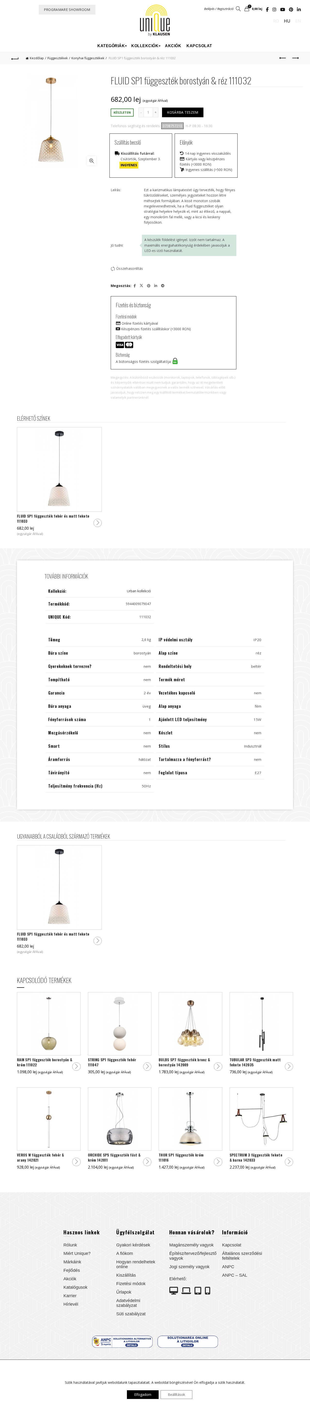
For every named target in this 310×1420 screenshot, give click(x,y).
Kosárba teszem (182, 112)
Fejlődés (71, 1270)
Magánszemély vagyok (191, 1245)
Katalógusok (75, 1287)
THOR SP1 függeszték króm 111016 (181, 1157)
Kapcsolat (199, 46)
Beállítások (176, 1394)
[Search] (238, 8)
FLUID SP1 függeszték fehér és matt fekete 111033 (53, 518)
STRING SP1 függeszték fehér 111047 (112, 1062)
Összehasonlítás (129, 268)
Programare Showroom (67, 9)
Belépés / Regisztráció (218, 9)
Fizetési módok (131, 1283)
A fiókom (124, 1253)
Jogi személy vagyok (189, 1266)
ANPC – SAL (234, 1275)
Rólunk (70, 1245)
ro (276, 21)
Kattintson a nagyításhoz (91, 160)
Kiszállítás (126, 1275)
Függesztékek (57, 58)
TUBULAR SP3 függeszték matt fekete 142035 (255, 1062)
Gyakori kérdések (133, 1245)
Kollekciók (144, 46)
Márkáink (72, 1261)
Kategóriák (111, 46)
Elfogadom (142, 1394)
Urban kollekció (139, 591)
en (298, 21)
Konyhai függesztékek (87, 58)
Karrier (70, 1295)
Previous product (283, 58)
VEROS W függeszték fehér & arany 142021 (40, 1157)
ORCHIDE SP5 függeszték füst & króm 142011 (114, 1157)
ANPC (228, 1266)
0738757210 (172, 126)
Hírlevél (70, 1304)
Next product (295, 58)
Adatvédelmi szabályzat (128, 1303)
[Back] (15, 58)
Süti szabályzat (131, 1313)
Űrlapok (123, 1292)
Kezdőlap (37, 58)
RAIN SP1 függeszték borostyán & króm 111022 (44, 1062)
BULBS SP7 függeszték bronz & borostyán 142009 (184, 1062)
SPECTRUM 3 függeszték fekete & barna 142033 (256, 1157)
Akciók (173, 46)
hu (287, 21)
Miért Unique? (77, 1253)
